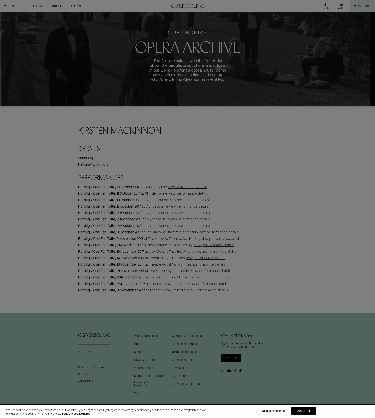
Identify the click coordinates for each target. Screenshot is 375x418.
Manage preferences (273, 410)
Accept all (303, 410)
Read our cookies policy (76, 413)
